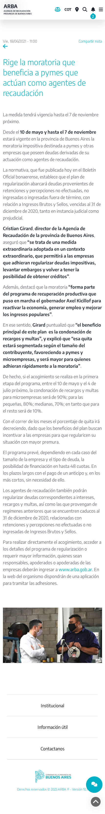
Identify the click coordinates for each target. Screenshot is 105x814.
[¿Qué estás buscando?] (85, 9)
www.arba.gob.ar (75, 569)
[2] (93, 9)
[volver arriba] (96, 802)
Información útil (53, 727)
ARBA (18, 9)
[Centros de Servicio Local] (77, 9)
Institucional (52, 705)
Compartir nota (90, 41)
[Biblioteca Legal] (58, 9)
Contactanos (52, 748)
